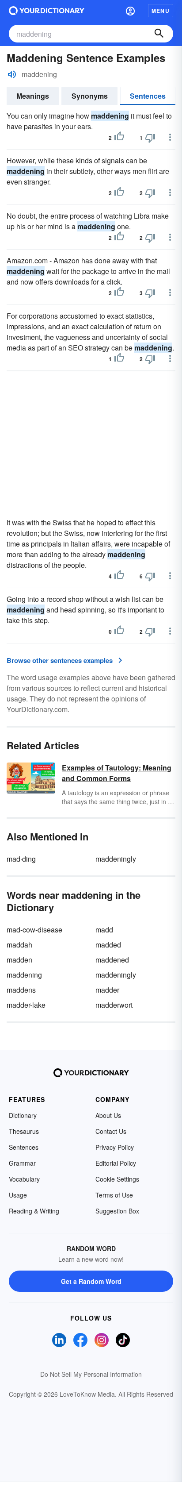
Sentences (148, 96)
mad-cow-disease (34, 929)
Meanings (32, 96)
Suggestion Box (117, 1210)
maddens (21, 990)
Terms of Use (114, 1194)
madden (19, 960)
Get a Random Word (91, 1281)
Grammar (22, 1163)
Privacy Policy (114, 1147)
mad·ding (21, 859)
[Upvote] (119, 137)
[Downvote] (150, 137)
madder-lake (26, 1005)
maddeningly (115, 859)
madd (104, 929)
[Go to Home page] (46, 10)
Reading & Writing (34, 1210)
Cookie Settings (117, 1179)
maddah (19, 945)
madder (107, 990)
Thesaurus (24, 1131)
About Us (108, 1115)
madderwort (114, 1005)
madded (108, 945)
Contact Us (110, 1131)
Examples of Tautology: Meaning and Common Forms (116, 773)
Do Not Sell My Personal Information (91, 1374)
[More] (170, 137)
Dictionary (23, 1115)
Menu (161, 11)
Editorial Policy (115, 1163)
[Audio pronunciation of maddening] (12, 74)
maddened (112, 960)
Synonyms (90, 96)
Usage (18, 1194)
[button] (130, 10)
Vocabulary (24, 1179)
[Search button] (159, 34)
